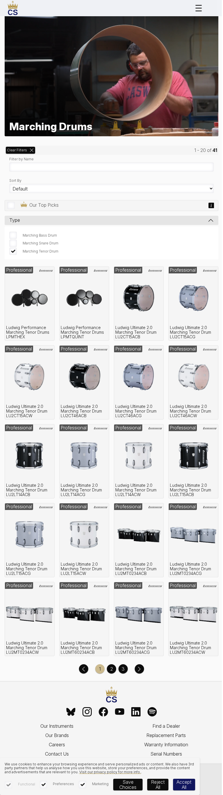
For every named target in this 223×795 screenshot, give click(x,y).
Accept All (184, 784)
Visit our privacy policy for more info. (110, 772)
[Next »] (139, 669)
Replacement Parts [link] (166, 735)
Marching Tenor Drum (40, 251)
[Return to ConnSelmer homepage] (13, 8)
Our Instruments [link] (56, 726)
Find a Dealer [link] (166, 726)
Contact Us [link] (57, 754)
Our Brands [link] (57, 735)
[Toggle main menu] (198, 8)
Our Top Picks (44, 205)
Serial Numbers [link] (166, 754)
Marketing (100, 784)
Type (14, 220)
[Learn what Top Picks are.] (211, 205)
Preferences (63, 784)
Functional (26, 784)
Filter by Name (21, 159)
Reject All (158, 784)
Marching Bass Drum (40, 235)
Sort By (15, 181)
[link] (30, 303)
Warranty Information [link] (166, 744)
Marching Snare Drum (40, 243)
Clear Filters (17, 150)
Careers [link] (57, 744)
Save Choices (127, 784)
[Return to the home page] (111, 694)
